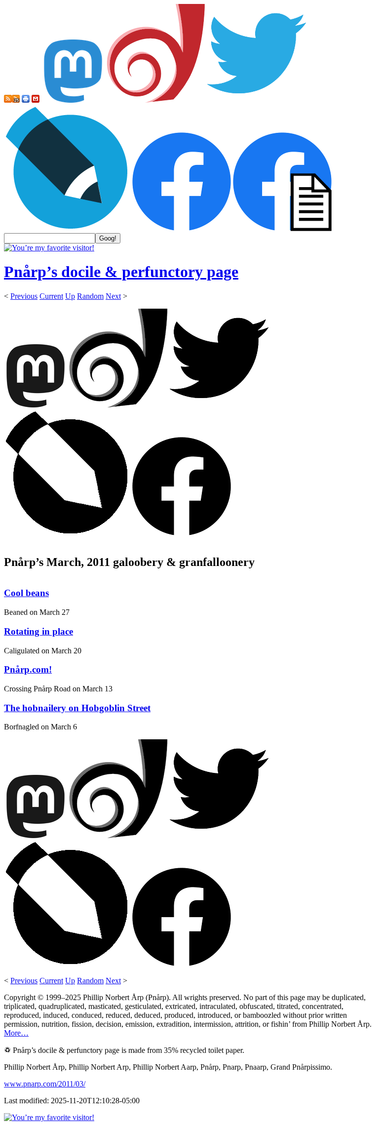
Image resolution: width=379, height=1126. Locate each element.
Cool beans (26, 593)
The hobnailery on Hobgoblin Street (77, 708)
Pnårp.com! (28, 669)
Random (90, 296)
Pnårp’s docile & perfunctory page (121, 272)
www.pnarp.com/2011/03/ (44, 1084)
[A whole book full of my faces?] (181, 228)
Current (51, 296)
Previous (24, 296)
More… (16, 1033)
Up (70, 296)
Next (113, 296)
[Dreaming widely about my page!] (156, 100)
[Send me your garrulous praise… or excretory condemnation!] (35, 100)
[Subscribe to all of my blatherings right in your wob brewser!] (8, 100)
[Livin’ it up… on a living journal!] (67, 228)
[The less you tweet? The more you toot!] (73, 100)
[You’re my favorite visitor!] (49, 247)
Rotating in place (38, 631)
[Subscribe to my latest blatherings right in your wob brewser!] (16, 100)
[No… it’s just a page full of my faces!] (282, 228)
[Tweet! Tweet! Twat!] (256, 100)
